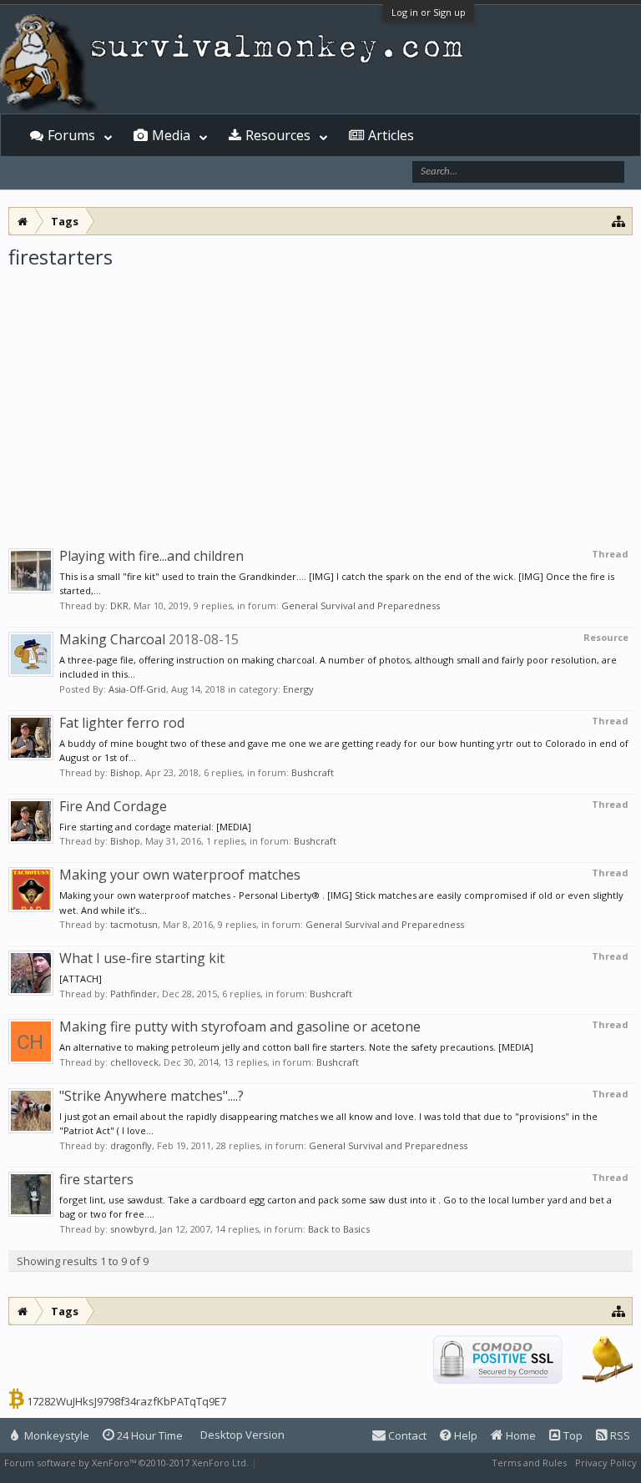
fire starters (96, 1179)
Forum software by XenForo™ (126, 1462)
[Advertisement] (320, 395)
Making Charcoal (112, 639)
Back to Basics (339, 1229)
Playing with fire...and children (151, 556)
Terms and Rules (529, 1462)
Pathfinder (133, 993)
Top (572, 1435)
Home (519, 1435)
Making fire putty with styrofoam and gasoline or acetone (240, 1026)
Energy (298, 689)
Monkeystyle (55, 1435)
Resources (277, 135)
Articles (391, 135)
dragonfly (131, 1145)
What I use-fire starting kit (142, 958)
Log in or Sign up (428, 12)
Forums (71, 135)
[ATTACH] (80, 978)
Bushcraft (312, 772)
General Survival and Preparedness (360, 605)
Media (171, 135)
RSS (619, 1435)
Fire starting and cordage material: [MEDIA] (155, 826)
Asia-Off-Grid (137, 689)
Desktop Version (242, 1434)
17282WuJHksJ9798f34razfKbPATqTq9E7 (126, 1401)
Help (464, 1435)
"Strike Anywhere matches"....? (151, 1096)
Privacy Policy (606, 1462)
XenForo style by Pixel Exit (318, 1462)
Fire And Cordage (113, 806)
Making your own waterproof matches (179, 874)
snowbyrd (132, 1229)
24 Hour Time (148, 1435)
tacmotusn (134, 924)
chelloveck (134, 1062)
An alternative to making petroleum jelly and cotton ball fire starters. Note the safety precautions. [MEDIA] (296, 1047)
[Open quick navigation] (619, 221)
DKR (119, 605)
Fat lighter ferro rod (121, 723)
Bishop (125, 772)
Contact (406, 1435)
